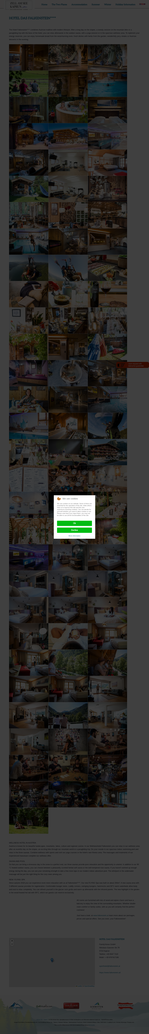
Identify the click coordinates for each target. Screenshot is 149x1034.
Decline (74, 530)
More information (74, 536)
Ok (74, 523)
